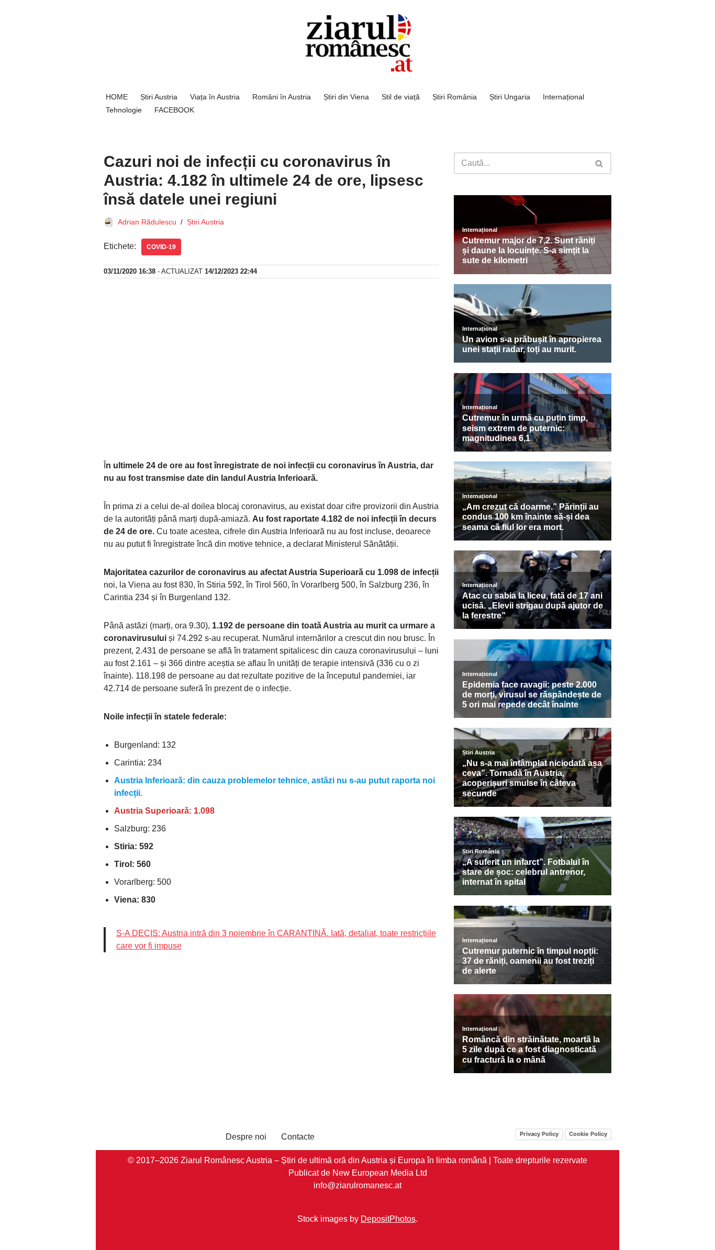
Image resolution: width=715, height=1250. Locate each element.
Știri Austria (158, 97)
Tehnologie (124, 110)
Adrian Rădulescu (147, 222)
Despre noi (246, 1136)
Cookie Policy (588, 1134)
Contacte (298, 1136)
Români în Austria (281, 97)
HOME (117, 97)
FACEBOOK (174, 110)
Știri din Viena (346, 97)
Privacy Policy (539, 1134)
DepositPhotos (388, 1218)
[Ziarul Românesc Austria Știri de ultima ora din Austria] (357, 43)
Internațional (563, 97)
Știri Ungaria (509, 97)
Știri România (454, 97)
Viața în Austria (215, 97)
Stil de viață (401, 97)
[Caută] (599, 163)
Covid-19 (161, 247)
